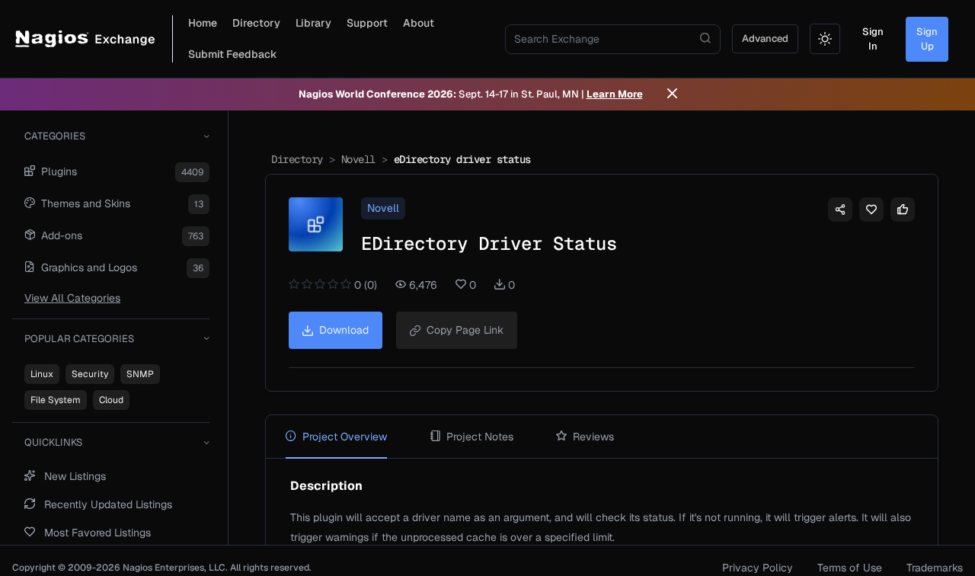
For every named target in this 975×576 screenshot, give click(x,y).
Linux (41, 374)
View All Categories (72, 298)
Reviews (593, 436)
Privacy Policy (757, 567)
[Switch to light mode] (825, 39)
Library (313, 23)
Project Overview (344, 436)
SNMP (140, 374)
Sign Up (927, 39)
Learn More (615, 94)
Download (344, 330)
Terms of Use (849, 567)
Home (202, 23)
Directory (256, 23)
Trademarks (934, 567)
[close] (672, 94)
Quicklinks (53, 442)
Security (90, 374)
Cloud (111, 400)
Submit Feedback (232, 54)
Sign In (873, 39)
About (418, 23)
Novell (358, 159)
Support (367, 23)
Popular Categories (79, 338)
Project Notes (479, 436)
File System (55, 400)
